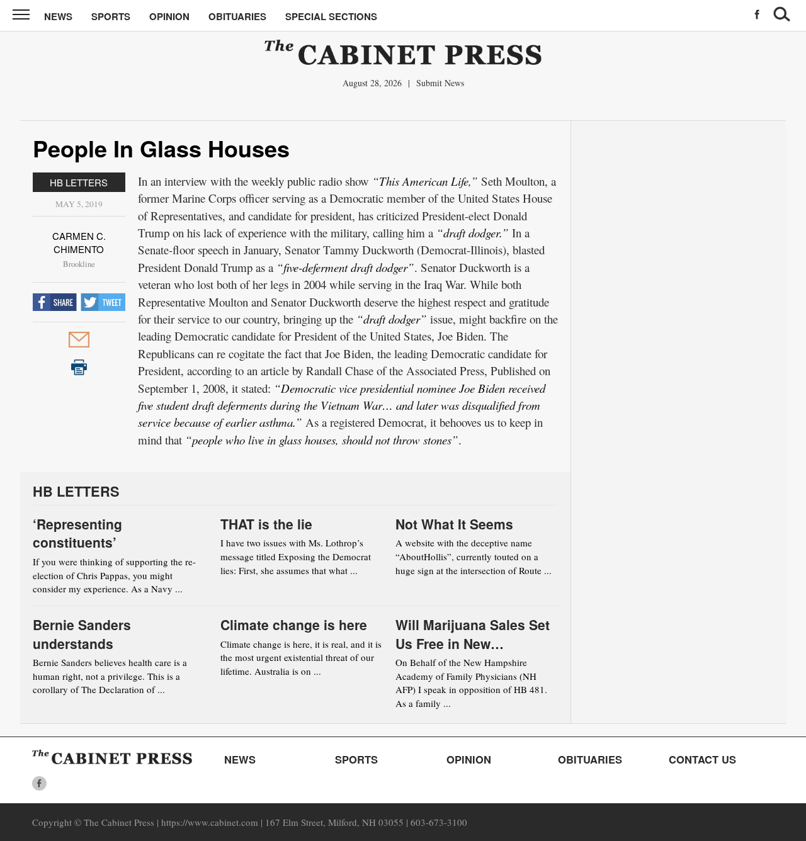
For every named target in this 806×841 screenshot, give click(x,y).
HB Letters (79, 182)
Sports (110, 16)
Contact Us (702, 759)
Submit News (440, 83)
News (58, 16)
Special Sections (331, 16)
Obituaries (237, 16)
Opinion (169, 16)
